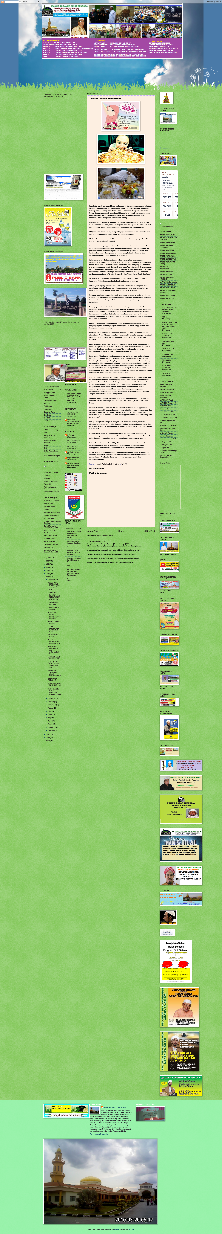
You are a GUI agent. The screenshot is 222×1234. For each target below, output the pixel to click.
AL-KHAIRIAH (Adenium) (167, 335)
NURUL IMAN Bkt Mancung (166, 385)
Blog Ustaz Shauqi (73, 441)
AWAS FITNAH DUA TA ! (53, 604)
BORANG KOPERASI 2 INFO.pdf (57, 94)
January (51, 730)
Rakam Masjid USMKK (52, 512)
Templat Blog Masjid (51, 501)
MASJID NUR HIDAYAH (168, 259)
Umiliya (46, 509)
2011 (48, 734)
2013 (48, 574)
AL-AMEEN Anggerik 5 (168, 403)
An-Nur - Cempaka (166, 436)
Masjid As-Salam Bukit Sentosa (114, 1107)
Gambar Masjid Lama (51, 515)
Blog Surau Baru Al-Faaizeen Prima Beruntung (169, 309)
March (50, 724)
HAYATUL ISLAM (168, 349)
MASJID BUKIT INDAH (167, 288)
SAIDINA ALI (166, 373)
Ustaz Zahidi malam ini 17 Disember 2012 (54, 641)
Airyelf (116, 1229)
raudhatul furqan (73, 452)
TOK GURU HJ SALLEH (52, 390)
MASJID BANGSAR (166, 271)
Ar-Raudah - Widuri (166, 433)
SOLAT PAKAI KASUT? (53, 636)
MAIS (46, 433)
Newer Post (92, 531)
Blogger (131, 1229)
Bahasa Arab (48, 504)
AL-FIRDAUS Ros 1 (166, 400)
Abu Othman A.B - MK (167, 415)
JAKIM (46, 445)
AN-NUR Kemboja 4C (167, 389)
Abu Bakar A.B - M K (167, 412)
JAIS (45, 448)
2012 (48, 577)
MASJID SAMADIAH (167, 250)
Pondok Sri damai (50, 421)
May (49, 717)
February (51, 727)
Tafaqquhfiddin (49, 393)
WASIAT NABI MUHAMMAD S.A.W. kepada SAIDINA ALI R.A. (54, 585)
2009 (48, 741)
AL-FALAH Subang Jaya (168, 282)
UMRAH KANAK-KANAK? (53, 622)
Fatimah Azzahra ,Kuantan (50, 488)
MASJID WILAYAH (166, 274)
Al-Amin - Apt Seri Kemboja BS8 (166, 456)
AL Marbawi (48, 406)
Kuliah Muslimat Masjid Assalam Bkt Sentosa (60, 322)
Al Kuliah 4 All (72, 420)
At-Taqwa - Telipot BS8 (168, 439)
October (51, 702)
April (50, 721)
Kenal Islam (48, 409)
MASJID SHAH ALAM (167, 235)
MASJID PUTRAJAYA (167, 256)
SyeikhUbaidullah (50, 400)
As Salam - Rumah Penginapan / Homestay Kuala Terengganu (73, 572)
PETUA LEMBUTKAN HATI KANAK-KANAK (53, 629)
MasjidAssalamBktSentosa (53, 96)
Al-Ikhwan (47, 478)
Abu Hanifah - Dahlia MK (168, 418)
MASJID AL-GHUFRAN (167, 285)
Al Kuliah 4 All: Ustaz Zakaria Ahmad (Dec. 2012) (53, 664)
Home (121, 531)
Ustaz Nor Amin (72, 446)
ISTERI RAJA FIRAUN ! (52, 680)
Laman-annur (48, 547)
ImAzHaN (70, 435)
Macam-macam (49, 541)
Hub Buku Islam (49, 538)
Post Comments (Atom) (105, 536)
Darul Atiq (47, 415)
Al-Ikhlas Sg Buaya (50, 481)
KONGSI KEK (71, 414)
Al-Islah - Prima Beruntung (165, 396)
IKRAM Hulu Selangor (52, 456)
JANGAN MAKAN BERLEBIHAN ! (54, 658)
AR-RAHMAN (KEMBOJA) (166, 367)
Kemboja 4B (164, 409)
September (52, 705)
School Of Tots (72, 412)
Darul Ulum (48, 418)
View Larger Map (165, 148)
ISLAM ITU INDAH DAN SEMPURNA (73, 464)
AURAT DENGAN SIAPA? (53, 608)
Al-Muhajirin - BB (166, 445)
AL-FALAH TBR (167, 354)
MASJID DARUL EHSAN (168, 253)
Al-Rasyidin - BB (165, 442)
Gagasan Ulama (49, 412)
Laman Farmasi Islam (51, 544)
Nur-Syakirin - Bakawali (168, 425)
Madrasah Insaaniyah (51, 492)
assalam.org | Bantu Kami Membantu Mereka (74, 560)
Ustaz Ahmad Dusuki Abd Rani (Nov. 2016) (74, 422)
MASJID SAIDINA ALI (167, 242)
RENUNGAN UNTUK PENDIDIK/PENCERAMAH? (54, 615)
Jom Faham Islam (50, 535)
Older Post (149, 531)
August (51, 708)
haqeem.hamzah (73, 458)
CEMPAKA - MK (165, 406)
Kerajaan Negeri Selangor (49, 436)
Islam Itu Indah (49, 507)
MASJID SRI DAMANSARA (164, 267)
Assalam (70, 547)
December (52, 579)
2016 (48, 564)
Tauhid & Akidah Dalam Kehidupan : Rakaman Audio (54, 691)
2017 (48, 561)
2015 (48, 567)
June (50, 714)
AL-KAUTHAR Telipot (167, 392)
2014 (48, 570)
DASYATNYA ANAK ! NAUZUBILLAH (54, 685)
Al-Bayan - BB (164, 448)
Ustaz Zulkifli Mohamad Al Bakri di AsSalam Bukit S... (54, 650)
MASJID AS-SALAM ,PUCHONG (167, 246)
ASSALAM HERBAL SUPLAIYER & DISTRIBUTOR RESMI (74, 534)
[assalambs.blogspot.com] (160, 225)
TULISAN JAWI (49, 518)
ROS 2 (164, 317)
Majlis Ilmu (48, 403)
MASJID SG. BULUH (167, 298)
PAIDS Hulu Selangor (51, 430)
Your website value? (167, 226)
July (50, 711)
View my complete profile (99, 1134)
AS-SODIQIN (166, 360)
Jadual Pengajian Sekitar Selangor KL (51, 527)
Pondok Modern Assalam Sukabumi (74, 542)
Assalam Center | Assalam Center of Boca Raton (73, 552)
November (52, 698)
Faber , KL (47, 484)
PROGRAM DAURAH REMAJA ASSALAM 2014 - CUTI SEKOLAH (74, 397)
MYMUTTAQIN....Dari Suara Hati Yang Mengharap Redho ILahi (169, 325)
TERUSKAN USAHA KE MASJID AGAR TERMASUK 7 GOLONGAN (54, 596)
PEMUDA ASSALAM (74, 393)
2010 (48, 738)
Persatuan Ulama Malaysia (50, 441)
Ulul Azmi (47, 475)
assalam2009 (49, 324)
